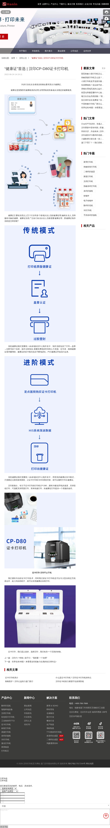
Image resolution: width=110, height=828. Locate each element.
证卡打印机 (6, 724)
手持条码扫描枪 (90, 215)
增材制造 (50, 728)
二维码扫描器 (89, 172)
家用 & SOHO (52, 706)
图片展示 (48, 51)
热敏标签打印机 (90, 167)
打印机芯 (5, 751)
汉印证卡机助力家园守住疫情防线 (70, 681)
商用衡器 (5, 747)
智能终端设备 (7, 709)
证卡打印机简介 (11, 678)
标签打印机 (6, 728)
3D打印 (27, 724)
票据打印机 (6, 732)
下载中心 (63, 4)
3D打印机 (88, 210)
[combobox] (55, 806)
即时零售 (50, 709)
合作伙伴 (87, 51)
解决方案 (71, 4)
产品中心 (54, 4)
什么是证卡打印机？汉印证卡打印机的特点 (73, 678)
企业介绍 (88, 4)
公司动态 (74, 51)
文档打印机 (88, 181)
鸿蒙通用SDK (52, 743)
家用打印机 (88, 162)
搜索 (7, 12)
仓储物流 (50, 713)
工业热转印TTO (8, 721)
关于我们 (23, 51)
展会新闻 (61, 51)
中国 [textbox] (4, 806)
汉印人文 (23, 58)
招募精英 (105, 4)
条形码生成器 (55, 736)
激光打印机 (6, 743)
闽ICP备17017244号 (76, 763)
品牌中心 (46, 4)
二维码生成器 (55, 739)
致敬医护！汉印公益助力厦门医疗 (19, 681)
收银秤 (86, 196)
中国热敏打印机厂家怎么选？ (93, 104)
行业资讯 (28, 717)
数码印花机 (88, 205)
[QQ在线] (106, 25)
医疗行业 (50, 717)
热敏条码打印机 (90, 186)
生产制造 (50, 724)
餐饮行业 (50, 721)
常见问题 (96, 4)
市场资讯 (35, 51)
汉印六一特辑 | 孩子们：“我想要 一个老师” (29, 658)
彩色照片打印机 (7, 717)
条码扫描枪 (88, 191)
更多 (104, 68)
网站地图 (90, 763)
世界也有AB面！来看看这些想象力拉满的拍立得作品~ (34, 662)
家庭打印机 (88, 176)
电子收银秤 (88, 201)
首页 (39, 4)
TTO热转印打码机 (54, 732)
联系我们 (80, 4)
